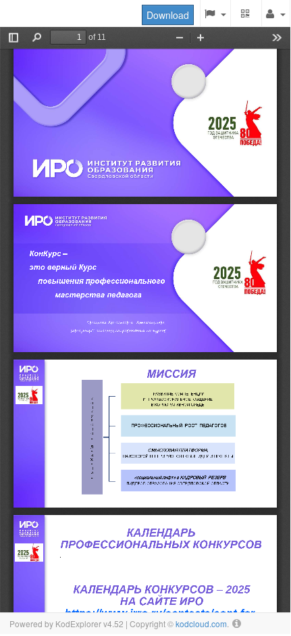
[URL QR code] (246, 13)
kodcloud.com (201, 623)
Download (168, 15)
